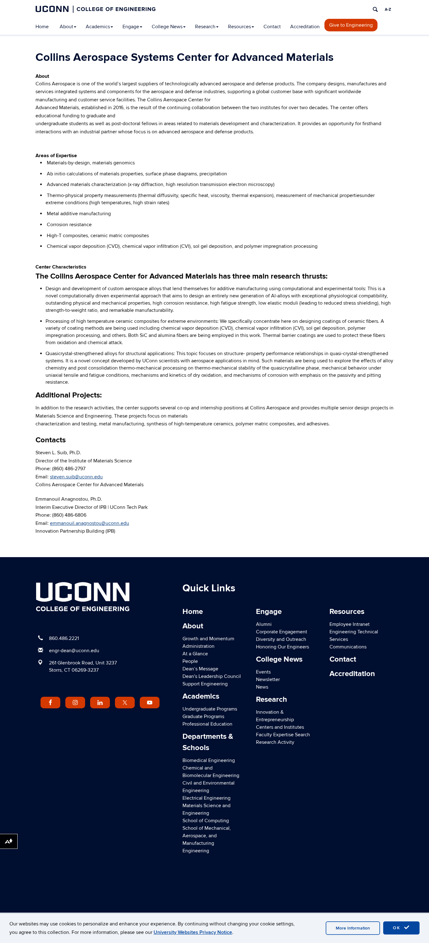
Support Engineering (205, 684)
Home (42, 27)
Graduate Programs (203, 716)
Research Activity (275, 742)
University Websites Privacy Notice (193, 932)
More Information (353, 928)
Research (205, 27)
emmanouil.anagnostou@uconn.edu (89, 523)
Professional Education (207, 724)
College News (167, 27)
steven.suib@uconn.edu (76, 477)
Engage (130, 27)
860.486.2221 (64, 638)
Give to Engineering (351, 25)
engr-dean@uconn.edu (74, 650)
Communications (348, 647)
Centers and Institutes (280, 727)
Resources (239, 27)
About (66, 27)
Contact (272, 27)
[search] (375, 9)
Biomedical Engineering (208, 760)
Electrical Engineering (206, 798)
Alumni (264, 624)
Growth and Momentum (208, 639)
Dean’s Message (200, 669)
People (190, 661)
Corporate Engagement (281, 632)
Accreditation (305, 27)
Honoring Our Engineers (282, 647)
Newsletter (268, 679)
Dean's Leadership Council (211, 676)
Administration (198, 646)
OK (397, 927)
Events (263, 672)
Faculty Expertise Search (283, 735)
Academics (98, 27)
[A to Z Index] (388, 9)
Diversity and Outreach (281, 639)
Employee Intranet (349, 624)
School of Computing (205, 821)
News (262, 687)
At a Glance (195, 654)
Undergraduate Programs (209, 709)
